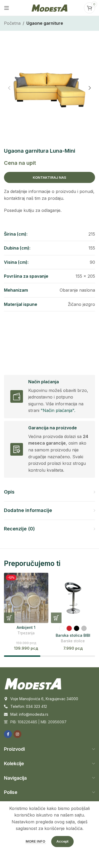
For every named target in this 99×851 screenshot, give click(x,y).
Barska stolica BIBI (73, 635)
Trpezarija (26, 633)
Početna (12, 23)
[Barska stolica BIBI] (73, 598)
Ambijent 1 (26, 627)
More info (36, 841)
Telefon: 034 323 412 (28, 706)
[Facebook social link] (8, 734)
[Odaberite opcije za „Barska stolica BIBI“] (56, 618)
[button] (9, 88)
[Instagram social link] (17, 734)
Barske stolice (73, 641)
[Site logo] (49, 7)
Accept (62, 841)
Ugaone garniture (44, 23)
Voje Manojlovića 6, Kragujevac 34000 (44, 698)
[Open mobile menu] (6, 8)
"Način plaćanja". (58, 410)
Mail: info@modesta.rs (29, 714)
